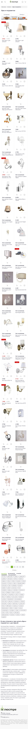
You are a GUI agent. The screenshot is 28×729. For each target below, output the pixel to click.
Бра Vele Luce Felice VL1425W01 (7, 268)
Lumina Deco (23, 610)
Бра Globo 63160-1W (7, 380)
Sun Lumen (15, 596)
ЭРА (7, 612)
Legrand (3, 617)
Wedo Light (8, 605)
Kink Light (4, 603)
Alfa (9, 585)
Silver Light (4, 594)
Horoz (3, 592)
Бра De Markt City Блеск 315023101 (19, 494)
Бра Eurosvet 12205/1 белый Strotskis (20, 449)
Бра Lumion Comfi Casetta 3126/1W (6, 336)
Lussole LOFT (22, 576)
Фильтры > (22, 14)
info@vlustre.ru (5, 717)
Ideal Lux (10, 589)
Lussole (15, 576)
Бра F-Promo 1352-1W (20, 63)
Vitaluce (22, 601)
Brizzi (3, 596)
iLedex (16, 607)
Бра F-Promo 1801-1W (7, 85)
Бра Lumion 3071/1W (20, 131)
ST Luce (3, 576)
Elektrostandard (5, 614)
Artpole (3, 587)
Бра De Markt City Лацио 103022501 (6, 517)
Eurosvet (18, 580)
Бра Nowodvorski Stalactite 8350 (19, 540)
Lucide (8, 587)
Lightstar (4, 578)
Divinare (20, 585)
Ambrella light (5, 610)
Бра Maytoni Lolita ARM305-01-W (19, 154)
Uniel (3, 612)
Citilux (8, 580)
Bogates (8, 592)
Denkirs (17, 614)
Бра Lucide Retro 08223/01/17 (6, 562)
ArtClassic (12, 610)
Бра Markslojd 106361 (20, 561)
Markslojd (14, 585)
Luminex (4, 598)
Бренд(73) (4, 573)
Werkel (23, 614)
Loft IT (16, 594)
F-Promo (10, 583)
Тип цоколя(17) (12, 575)
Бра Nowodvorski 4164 (20, 289)
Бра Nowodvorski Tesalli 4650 (6, 540)
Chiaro (23, 580)
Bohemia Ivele (5, 607)
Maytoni (20, 578)
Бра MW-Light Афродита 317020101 (7, 109)
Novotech (12, 614)
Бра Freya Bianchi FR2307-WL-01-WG (20, 381)
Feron (11, 612)
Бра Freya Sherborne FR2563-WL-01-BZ (20, 358)
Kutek (9, 603)
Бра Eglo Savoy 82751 (20, 403)
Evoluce (21, 605)
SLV (19, 587)
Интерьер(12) (11, 573)
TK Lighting (11, 594)
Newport (21, 596)
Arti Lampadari (18, 598)
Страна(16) (4, 575)
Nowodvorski (10, 598)
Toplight (21, 594)
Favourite (4, 583)
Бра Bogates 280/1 (20, 312)
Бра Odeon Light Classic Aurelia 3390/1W (7, 154)
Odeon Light (9, 576)
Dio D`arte (4, 601)
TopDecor (8, 596)
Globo (13, 580)
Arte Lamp (4, 585)
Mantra (15, 578)
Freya (13, 592)
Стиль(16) (18, 573)
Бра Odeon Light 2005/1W (6, 41)
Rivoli (3, 605)
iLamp (20, 607)
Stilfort (11, 607)
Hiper (17, 610)
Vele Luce (10, 601)
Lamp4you (16, 601)
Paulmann (22, 589)
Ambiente (4, 589)
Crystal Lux (15, 605)
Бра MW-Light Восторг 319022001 (6, 132)
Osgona (3, 580)
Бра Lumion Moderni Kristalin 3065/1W (7, 358)
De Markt (15, 589)
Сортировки (7, 14)
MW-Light (10, 578)
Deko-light (17, 612)
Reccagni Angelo (21, 583)
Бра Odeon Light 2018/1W (6, 64)
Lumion (18, 592)
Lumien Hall (21, 603)
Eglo (15, 583)
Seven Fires (15, 603)
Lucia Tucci (14, 587)
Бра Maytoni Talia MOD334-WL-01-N (6, 177)
